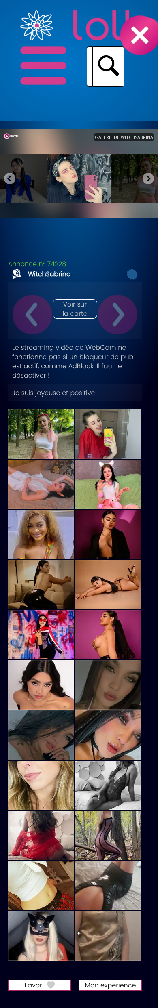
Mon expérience (110, 985)
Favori (33, 985)
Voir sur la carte (74, 309)
